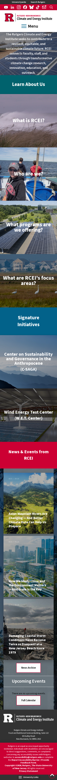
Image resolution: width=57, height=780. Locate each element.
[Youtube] (6, 7)
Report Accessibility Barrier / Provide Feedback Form (30, 761)
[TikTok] (37, 7)
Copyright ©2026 (13, 765)
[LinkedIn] (12, 7)
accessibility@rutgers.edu (28, 757)
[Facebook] (25, 7)
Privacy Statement (28, 771)
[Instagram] (18, 7)
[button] (51, 7)
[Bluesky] (31, 7)
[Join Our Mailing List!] (44, 7)
